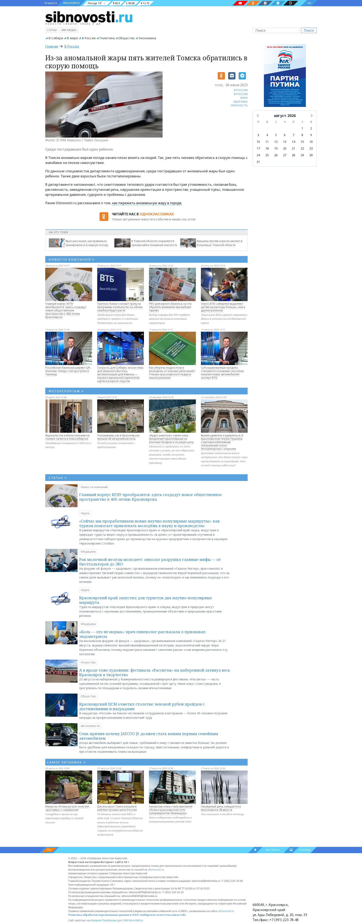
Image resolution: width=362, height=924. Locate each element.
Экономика (147, 38)
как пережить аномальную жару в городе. (147, 203)
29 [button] (302, 155)
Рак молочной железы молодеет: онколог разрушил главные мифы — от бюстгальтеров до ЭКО (150, 562)
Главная (51, 46)
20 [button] (284, 148)
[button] (258, 115)
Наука (85, 513)
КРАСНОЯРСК (71, 3)
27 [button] (284, 155)
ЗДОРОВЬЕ (240, 101)
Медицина (88, 552)
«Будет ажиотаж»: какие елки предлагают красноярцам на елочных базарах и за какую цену (171, 438)
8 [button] (302, 135)
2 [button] (311, 128)
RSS (49, 850)
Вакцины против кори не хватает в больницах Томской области (219, 243)
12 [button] (276, 142)
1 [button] (302, 128)
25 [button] (267, 155)
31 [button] (258, 162)
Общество (126, 38)
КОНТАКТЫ (273, 850)
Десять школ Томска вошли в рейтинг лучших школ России (117, 808)
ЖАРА (244, 98)
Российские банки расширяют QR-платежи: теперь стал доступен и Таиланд (68, 371)
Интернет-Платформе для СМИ (109, 920)
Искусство (88, 662)
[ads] (285, 76)
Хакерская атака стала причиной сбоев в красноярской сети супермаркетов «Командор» (170, 809)
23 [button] (311, 148)
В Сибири (55, 38)
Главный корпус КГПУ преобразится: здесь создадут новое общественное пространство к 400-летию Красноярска (65, 310)
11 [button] (267, 142)
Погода (92, 3)
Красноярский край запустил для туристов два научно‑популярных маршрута (145, 600)
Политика (107, 38)
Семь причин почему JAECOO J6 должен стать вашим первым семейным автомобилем (148, 736)
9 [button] (311, 135)
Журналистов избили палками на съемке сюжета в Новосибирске (67, 437)
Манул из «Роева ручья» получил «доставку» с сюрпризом (67, 808)
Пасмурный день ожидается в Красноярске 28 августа (221, 808)
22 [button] (302, 148)
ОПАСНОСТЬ (239, 105)
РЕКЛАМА (304, 850)
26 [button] (276, 155)
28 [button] (293, 155)
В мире (72, 38)
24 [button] (258, 155)
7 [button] (293, 135)
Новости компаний (94, 487)
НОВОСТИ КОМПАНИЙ (71, 259)
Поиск (309, 30)
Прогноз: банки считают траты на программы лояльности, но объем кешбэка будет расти (120, 307)
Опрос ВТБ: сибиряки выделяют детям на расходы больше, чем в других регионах (223, 307)
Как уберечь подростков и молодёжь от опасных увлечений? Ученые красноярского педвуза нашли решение (172, 372)
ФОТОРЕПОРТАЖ (66, 391)
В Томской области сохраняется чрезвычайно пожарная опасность (154, 243)
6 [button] (285, 135)
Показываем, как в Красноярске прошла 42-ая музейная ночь (118, 437)
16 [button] (311, 142)
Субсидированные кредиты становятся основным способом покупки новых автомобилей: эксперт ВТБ (222, 372)
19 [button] (276, 148)
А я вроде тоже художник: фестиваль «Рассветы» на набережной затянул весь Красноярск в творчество (154, 672)
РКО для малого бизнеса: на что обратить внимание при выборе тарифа (170, 307)
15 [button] (302, 142)
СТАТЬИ (58, 478)
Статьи (52, 30)
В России (89, 38)
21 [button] (293, 148)
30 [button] (311, 155)
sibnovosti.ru (156, 869)
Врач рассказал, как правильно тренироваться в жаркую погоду (87, 243)
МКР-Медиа (68, 30)
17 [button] (258, 148)
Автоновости (90, 726)
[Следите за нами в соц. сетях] (240, 3)
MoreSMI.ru (136, 920)
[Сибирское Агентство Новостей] (88, 16)
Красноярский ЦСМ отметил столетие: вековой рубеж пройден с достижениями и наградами (142, 706)
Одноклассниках (157, 214)
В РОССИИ (241, 90)
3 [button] (258, 135)
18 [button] (267, 148)
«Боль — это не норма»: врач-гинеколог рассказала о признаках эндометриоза (142, 634)
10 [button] (258, 142)
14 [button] (293, 142)
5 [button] (276, 135)
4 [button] (267, 135)
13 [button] (284, 142)
